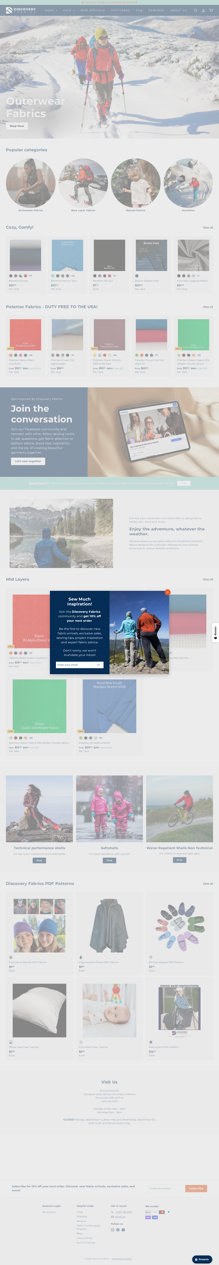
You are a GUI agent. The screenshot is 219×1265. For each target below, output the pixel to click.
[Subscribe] (98, 665)
